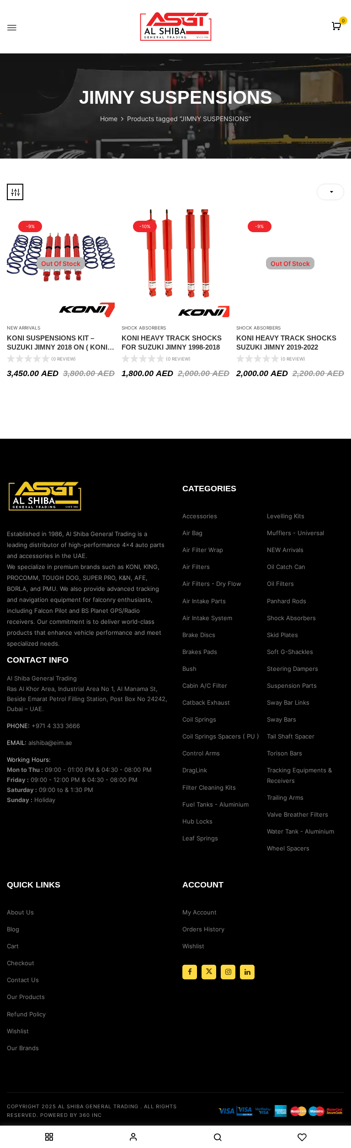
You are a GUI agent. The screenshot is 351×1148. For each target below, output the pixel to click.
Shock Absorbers (144, 327)
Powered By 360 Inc (71, 1115)
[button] (337, 26)
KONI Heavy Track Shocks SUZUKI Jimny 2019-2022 (286, 342)
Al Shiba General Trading (98, 1106)
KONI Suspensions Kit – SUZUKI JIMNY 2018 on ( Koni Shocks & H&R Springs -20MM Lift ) (57, 342)
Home (108, 118)
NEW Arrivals (23, 327)
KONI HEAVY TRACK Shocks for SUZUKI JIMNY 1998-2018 (172, 342)
